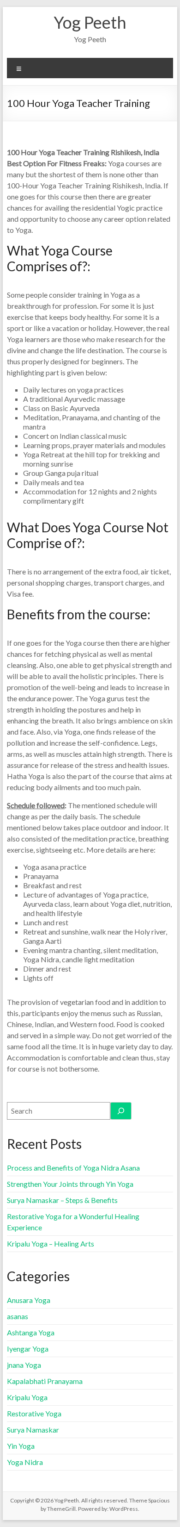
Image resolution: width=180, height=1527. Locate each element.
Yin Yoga (21, 1445)
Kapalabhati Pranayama (45, 1381)
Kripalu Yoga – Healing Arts (50, 1243)
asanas (17, 1316)
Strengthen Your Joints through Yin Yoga (70, 1183)
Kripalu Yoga (27, 1397)
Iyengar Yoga (27, 1348)
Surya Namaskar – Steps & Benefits (62, 1200)
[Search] (121, 1111)
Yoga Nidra (25, 1462)
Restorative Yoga (34, 1413)
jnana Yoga (24, 1364)
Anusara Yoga (28, 1300)
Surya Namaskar (33, 1429)
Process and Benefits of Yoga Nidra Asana (73, 1167)
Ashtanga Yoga (30, 1332)
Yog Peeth (90, 22)
